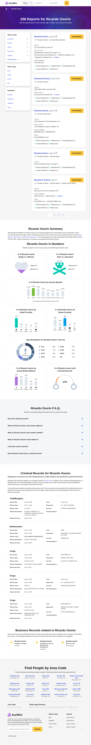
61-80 (9, 79)
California (10, 39)
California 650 (30, 689)
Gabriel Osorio (17, 237)
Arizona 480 (77, 689)
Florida (9, 43)
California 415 (14, 683)
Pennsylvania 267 (14, 694)
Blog (50, 717)
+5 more (59, 196)
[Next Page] (67, 215)
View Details (76, 36)
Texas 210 (30, 694)
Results (10, 94)
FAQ (9, 107)
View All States (11, 59)
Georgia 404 (30, 683)
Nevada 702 (61, 676)
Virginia (9, 55)
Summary (11, 99)
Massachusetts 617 (61, 689)
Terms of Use (48, 480)
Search (37, 729)
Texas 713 (76, 683)
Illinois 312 (45, 683)
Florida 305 (45, 676)
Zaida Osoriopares (31, 237)
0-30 (8, 71)
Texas (9, 47)
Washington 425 (14, 689)
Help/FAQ (51, 720)
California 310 (14, 676)
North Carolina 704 (61, 694)
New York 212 (30, 676)
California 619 (45, 694)
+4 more (56, 57)
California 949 (61, 683)
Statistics (10, 103)
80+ (8, 83)
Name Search (70, 717)
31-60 (9, 75)
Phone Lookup (71, 723)
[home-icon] (6, 9)
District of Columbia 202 (76, 677)
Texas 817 (76, 694)
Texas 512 (45, 689)
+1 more (56, 94)
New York (10, 51)
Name (25, 3)
